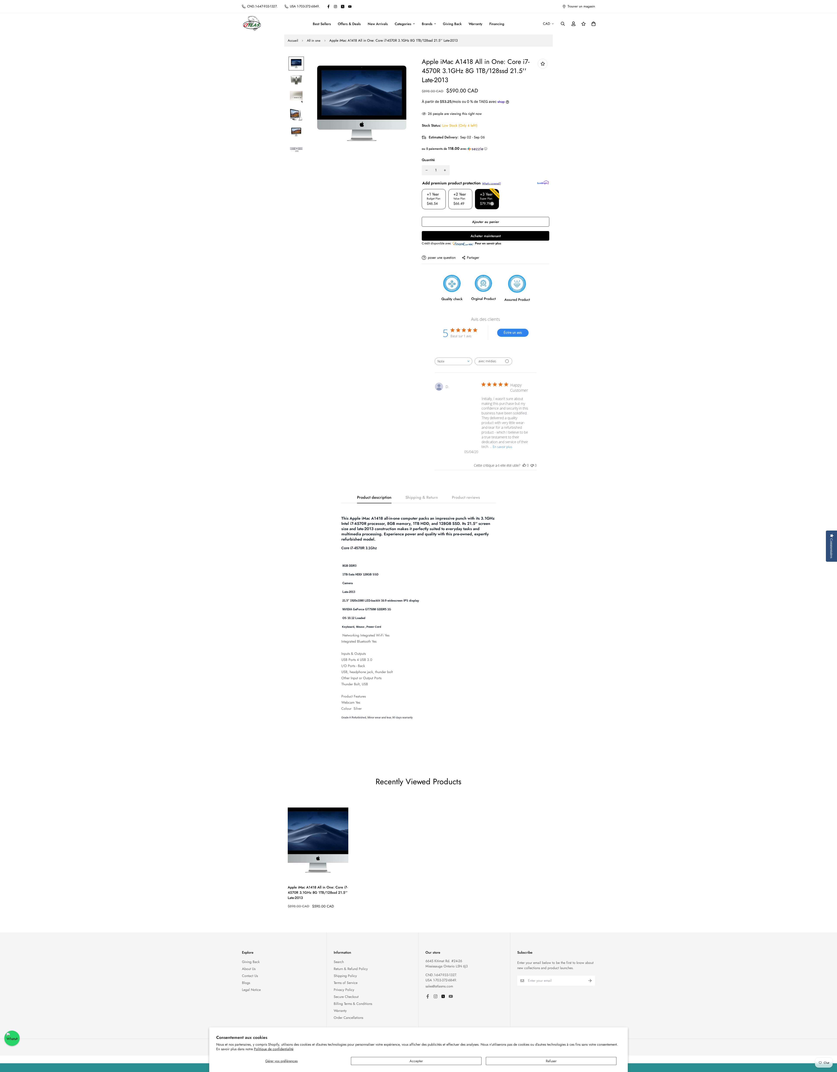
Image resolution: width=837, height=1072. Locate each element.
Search (339, 961)
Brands (427, 23)
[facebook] (328, 6)
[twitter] (342, 6)
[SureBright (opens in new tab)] (543, 182)
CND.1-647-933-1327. (441, 974)
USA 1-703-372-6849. (441, 980)
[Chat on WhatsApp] (12, 1038)
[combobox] (453, 361)
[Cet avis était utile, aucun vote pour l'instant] (524, 465)
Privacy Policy (344, 989)
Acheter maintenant (486, 235)
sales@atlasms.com (439, 986)
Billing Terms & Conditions (353, 1003)
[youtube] (349, 6)
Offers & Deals (349, 23)
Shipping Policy (345, 975)
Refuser (551, 1060)
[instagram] (335, 6)
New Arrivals (378, 23)
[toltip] (543, 64)
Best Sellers (322, 23)
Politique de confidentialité (273, 1049)
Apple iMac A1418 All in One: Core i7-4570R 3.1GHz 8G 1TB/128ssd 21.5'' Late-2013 (318, 892)
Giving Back (452, 23)
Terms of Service (345, 982)
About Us (248, 968)
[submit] (590, 981)
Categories (403, 23)
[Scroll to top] (828, 1048)
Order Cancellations (348, 1017)
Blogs (246, 982)
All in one (313, 40)
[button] (485, 148)
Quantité (428, 159)
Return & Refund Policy (351, 968)
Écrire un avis (513, 332)
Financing (496, 23)
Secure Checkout (346, 996)
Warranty (475, 23)
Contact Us (250, 975)
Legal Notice (251, 989)
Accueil (293, 40)
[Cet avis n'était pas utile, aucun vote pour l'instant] (532, 465)
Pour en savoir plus (488, 243)
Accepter (416, 1060)
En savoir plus (502, 447)
